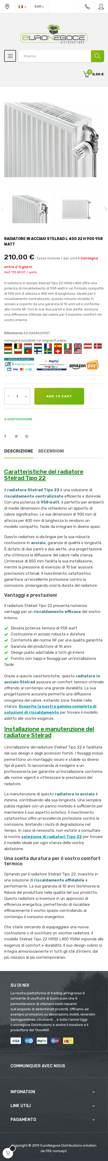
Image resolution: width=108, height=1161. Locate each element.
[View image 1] (31, 209)
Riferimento (13, 333)
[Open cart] (8, 1153)
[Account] (101, 6)
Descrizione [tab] (18, 451)
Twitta (19, 436)
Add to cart (59, 396)
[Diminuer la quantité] (8, 395)
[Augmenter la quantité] (26, 396)
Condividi (8, 436)
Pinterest (29, 436)
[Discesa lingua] (22, 6)
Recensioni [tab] (51, 451)
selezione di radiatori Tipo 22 (51, 836)
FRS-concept (56, 1151)
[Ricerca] (97, 56)
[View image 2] (77, 209)
